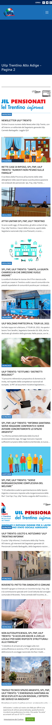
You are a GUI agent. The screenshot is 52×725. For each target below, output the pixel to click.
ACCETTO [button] (30, 719)
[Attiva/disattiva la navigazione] (46, 12)
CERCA (37, 2)
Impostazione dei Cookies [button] (13, 719)
